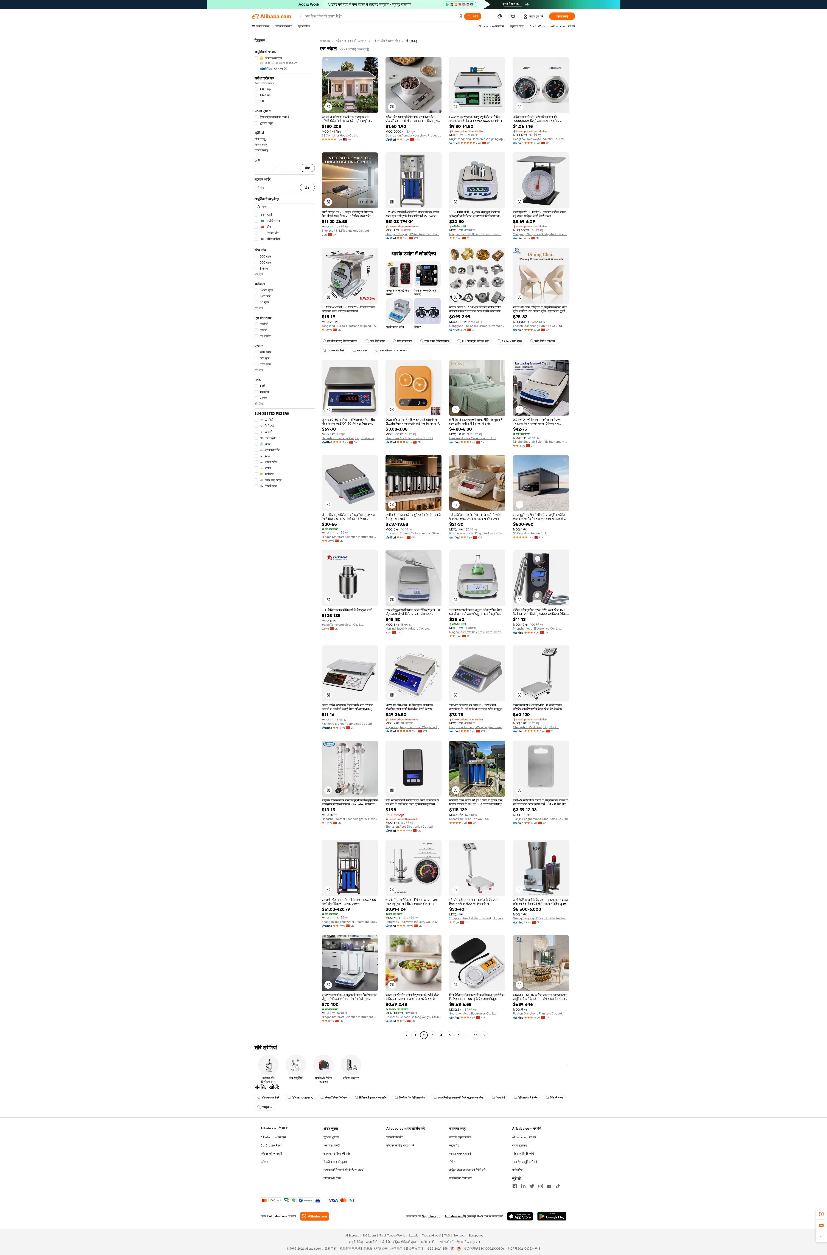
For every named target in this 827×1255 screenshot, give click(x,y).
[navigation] (285, 538)
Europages (476, 1235)
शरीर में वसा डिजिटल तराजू (436, 341)
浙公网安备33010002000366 (484, 1248)
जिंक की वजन (556, 1097)
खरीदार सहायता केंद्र (460, 1137)
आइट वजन (362, 350)
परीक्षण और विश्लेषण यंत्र (386, 40)
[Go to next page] (484, 1035)
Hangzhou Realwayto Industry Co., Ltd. (538, 139)
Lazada (413, 1235)
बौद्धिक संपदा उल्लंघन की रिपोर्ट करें (467, 1170)
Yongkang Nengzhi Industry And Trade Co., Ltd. (541, 234)
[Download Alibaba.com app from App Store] (520, 1216)
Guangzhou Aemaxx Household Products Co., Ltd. (413, 135)
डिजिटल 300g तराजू (302, 1097)
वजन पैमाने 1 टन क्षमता (545, 341)
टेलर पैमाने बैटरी (377, 341)
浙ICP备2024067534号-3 (523, 1248)
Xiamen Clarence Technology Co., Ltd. (347, 723)
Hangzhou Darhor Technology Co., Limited (350, 819)
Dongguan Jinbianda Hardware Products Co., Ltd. (477, 325)
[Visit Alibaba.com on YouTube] (549, 1186)
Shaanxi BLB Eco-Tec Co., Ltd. (469, 819)
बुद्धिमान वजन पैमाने (270, 1097)
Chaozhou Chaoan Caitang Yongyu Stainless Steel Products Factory (413, 533)
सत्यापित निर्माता (394, 1137)
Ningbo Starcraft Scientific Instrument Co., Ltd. (477, 234)
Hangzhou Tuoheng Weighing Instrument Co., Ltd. (350, 438)
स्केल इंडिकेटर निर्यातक (336, 1097)
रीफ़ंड (452, 1161)
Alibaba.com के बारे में (274, 1128)
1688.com (369, 1235)
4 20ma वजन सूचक (512, 341)
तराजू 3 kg (267, 1107)
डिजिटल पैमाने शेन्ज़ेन (528, 1097)
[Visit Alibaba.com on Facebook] (514, 1186)
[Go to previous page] (406, 1035)
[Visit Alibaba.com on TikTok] (557, 1186)
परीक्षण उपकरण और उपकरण (351, 40)
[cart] (513, 17)
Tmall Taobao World (392, 1235)
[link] (821, 1214)
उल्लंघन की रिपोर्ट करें (460, 1178)
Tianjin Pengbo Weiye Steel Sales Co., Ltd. (540, 819)
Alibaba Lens (278, 1216)
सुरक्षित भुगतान (331, 1137)
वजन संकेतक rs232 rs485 (393, 350)
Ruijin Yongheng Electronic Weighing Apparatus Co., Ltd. (477, 139)
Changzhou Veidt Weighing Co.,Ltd (536, 727)
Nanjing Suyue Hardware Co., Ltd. (408, 628)
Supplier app (431, 1216)
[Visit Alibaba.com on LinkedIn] (523, 1186)
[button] (459, 16)
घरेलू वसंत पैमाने (404, 341)
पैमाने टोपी (500, 1097)
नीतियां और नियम (332, 1178)
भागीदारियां (517, 1170)
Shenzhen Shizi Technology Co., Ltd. (346, 230)
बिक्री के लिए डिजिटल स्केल (412, 1097)
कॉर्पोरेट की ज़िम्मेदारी (271, 1153)
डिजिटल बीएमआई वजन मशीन (373, 1097)
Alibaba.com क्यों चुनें (273, 1137)
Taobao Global (431, 1235)
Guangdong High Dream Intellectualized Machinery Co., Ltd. (541, 918)
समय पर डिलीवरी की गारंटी (337, 1153)
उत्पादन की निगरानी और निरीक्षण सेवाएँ (343, 1170)
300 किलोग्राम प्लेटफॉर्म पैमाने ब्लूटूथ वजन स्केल (460, 1097)
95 (475, 1035)
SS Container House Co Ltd (340, 135)
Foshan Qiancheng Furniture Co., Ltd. (538, 325)
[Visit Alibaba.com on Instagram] (540, 1186)
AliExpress (352, 1235)
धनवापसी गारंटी (331, 1145)
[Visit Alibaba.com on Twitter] (532, 1186)
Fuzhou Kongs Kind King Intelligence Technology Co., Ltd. (477, 533)
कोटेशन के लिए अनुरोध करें (400, 1145)
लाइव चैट (454, 1145)
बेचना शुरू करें (519, 1145)
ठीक (307, 168)
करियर (264, 1161)
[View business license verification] (452, 1248)
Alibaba (325, 40)
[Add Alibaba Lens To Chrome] (314, 1216)
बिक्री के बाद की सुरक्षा (335, 1161)
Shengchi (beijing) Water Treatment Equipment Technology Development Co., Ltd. (413, 234)
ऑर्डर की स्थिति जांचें (523, 1153)
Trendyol (459, 1235)
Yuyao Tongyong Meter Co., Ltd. (343, 624)
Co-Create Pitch (272, 1145)
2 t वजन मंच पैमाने (335, 350)
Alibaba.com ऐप (455, 1216)
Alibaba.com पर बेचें (524, 1137)
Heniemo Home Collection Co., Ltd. (472, 438)
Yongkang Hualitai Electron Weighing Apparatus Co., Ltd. (350, 325)
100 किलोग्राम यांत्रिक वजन (475, 341)
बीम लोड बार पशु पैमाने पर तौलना (342, 341)
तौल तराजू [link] (411, 40)
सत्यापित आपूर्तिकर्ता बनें (524, 1161)
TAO (447, 1235)
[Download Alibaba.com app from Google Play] (551, 1216)
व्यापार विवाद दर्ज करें (460, 1153)
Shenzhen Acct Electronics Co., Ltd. (409, 438)
